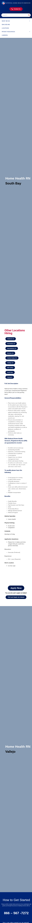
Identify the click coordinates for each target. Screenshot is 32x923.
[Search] (29, 15)
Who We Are (6, 24)
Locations (5, 28)
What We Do (6, 21)
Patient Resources (8, 31)
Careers (5, 35)
